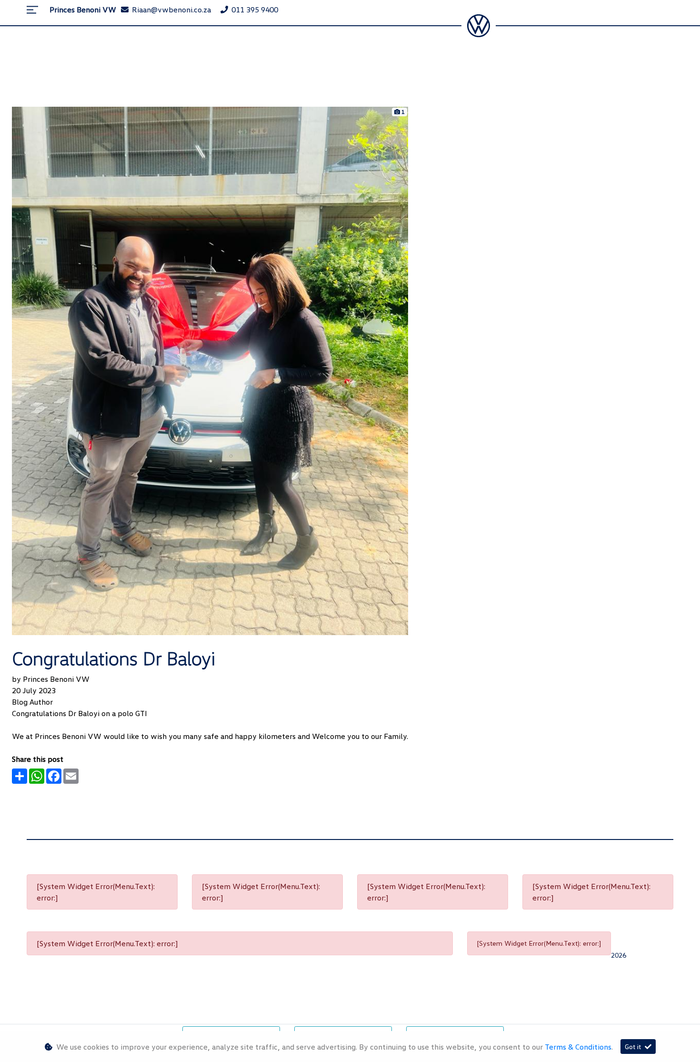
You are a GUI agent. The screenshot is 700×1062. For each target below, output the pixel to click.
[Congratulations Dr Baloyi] (210, 370)
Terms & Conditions (578, 1047)
